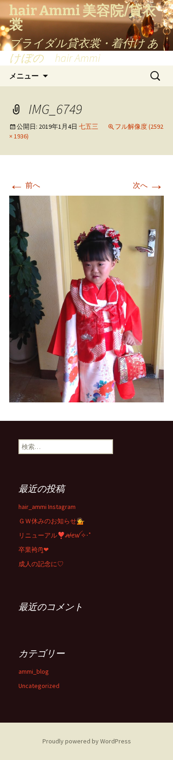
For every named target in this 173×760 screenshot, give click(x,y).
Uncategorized (39, 686)
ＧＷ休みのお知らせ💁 (51, 521)
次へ (148, 185)
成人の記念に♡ (41, 564)
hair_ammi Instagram (47, 507)
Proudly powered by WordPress (86, 741)
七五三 (88, 126)
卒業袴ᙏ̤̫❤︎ (33, 549)
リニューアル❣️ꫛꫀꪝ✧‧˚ (54, 535)
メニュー (24, 75)
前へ (24, 185)
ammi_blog (33, 671)
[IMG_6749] (86, 298)
